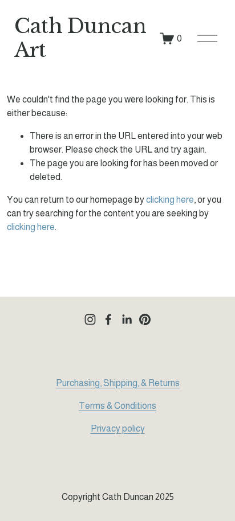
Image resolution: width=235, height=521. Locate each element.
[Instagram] (90, 319)
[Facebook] (108, 319)
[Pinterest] (145, 319)
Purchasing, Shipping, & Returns (118, 383)
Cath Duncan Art (80, 38)
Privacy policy (118, 428)
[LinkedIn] (126, 319)
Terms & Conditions (117, 406)
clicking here (170, 199)
